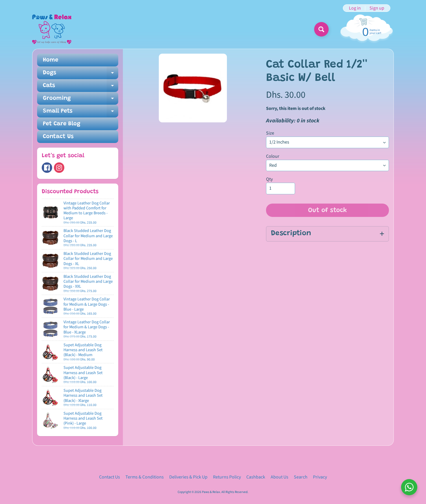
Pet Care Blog (61, 124)
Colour (272, 156)
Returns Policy (227, 477)
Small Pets (80, 112)
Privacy (320, 477)
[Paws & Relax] (51, 29)
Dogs (80, 74)
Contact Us (58, 136)
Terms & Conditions (144, 477)
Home (50, 60)
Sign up (376, 8)
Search (300, 477)
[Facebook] (47, 167)
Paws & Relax (211, 492)
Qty (269, 179)
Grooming (80, 100)
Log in (355, 8)
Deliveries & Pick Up (188, 477)
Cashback (255, 477)
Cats (80, 87)
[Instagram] (59, 167)
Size (270, 133)
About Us (279, 477)
